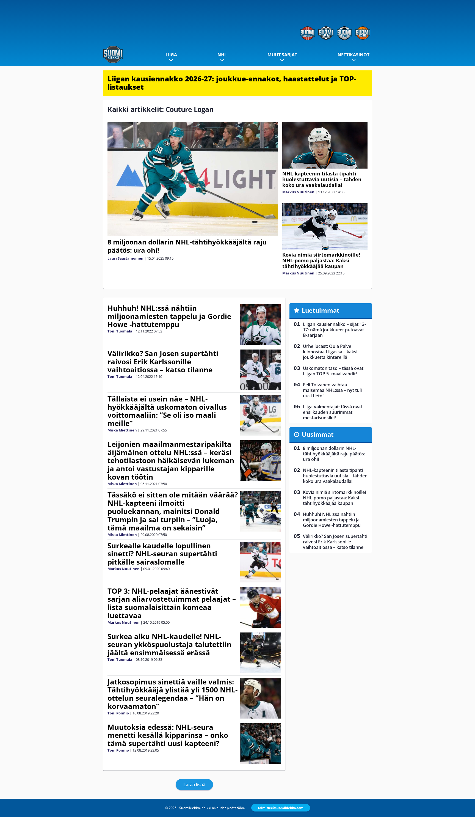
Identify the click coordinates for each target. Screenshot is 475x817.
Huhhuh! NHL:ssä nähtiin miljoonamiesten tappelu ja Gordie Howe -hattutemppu (169, 316)
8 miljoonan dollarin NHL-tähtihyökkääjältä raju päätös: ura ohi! (187, 246)
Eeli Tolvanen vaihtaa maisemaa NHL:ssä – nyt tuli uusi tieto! (332, 390)
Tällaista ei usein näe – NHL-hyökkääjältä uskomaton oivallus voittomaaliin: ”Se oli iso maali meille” (167, 411)
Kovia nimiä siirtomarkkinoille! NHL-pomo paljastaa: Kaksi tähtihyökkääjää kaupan (321, 260)
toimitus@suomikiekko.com (280, 807)
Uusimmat (318, 434)
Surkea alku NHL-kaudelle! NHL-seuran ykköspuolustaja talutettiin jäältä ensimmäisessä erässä (169, 644)
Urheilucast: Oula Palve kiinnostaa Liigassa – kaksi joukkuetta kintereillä (330, 351)
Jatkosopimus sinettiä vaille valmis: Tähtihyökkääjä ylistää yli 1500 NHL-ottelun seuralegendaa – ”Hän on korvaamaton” (172, 694)
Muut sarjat (282, 55)
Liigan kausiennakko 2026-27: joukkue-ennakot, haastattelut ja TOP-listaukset (231, 83)
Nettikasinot (353, 55)
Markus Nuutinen (298, 191)
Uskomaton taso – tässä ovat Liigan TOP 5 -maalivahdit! (333, 371)
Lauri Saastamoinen (125, 258)
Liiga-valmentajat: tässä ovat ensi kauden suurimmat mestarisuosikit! (332, 412)
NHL (222, 55)
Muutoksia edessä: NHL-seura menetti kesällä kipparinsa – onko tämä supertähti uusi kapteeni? (167, 735)
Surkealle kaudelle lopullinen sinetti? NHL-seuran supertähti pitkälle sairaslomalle (162, 554)
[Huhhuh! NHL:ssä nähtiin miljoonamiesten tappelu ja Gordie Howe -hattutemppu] (260, 324)
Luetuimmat (320, 310)
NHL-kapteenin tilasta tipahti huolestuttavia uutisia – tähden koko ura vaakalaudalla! (321, 179)
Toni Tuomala (119, 331)
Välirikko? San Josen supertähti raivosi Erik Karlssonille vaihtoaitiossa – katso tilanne (162, 361)
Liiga (171, 55)
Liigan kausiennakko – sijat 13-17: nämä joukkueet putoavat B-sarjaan (334, 329)
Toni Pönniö (118, 713)
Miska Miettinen (122, 430)
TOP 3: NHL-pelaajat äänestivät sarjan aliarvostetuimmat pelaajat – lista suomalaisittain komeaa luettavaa (171, 603)
